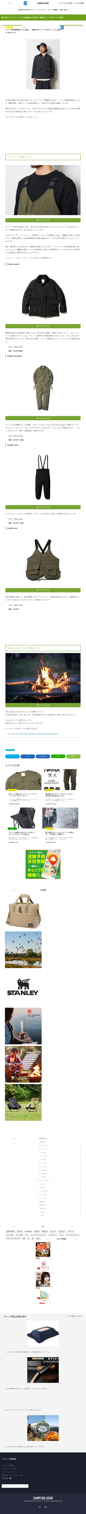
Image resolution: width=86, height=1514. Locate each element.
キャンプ (42, 1163)
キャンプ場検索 (53, 10)
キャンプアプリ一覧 (8, 1469)
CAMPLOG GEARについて (26, 10)
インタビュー (42, 1156)
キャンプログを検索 (78, 3)
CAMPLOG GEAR (41, 1501)
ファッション (42, 1198)
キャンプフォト (41, 10)
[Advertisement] (43, 135)
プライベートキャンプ (13, 1238)
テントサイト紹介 (42, 1191)
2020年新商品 (10, 1231)
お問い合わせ (64, 10)
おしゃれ (53, 1231)
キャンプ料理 (42, 1173)
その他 (42, 1187)
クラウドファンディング (42, 1180)
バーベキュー (42, 1194)
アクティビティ (42, 1149)
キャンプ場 (42, 1170)
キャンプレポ (42, 1166)
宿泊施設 (42, 1201)
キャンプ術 (42, 1177)
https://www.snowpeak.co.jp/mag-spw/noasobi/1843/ (37, 734)
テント (61, 1235)
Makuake (45, 1231)
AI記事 (42, 1142)
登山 (42, 1212)
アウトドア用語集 (8, 1465)
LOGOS (37, 1231)
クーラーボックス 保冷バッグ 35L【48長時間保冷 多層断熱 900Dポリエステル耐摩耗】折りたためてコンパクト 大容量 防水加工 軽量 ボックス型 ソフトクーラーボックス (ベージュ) (62, 895)
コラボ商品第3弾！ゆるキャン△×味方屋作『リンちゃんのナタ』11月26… (26, 1388)
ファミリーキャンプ (72, 1235)
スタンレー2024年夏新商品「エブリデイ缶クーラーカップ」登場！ (62, 970)
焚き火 (38, 1238)
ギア (42, 1159)
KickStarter (28, 1231)
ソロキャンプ (53, 1235)
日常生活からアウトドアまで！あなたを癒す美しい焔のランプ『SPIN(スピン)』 (62, 1008)
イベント (42, 1152)
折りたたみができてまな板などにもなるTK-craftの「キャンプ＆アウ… (25, 1446)
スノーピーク (44, 220)
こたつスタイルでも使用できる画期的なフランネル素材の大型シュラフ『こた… (28, 1352)
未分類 (42, 1208)
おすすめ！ (62, 1231)
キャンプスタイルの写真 (65, 3)
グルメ (42, 1184)
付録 (24, 1238)
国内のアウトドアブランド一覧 (12, 1475)
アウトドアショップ (42, 1145)
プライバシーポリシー (9, 1472)
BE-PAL (19, 1231)
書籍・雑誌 (42, 1205)
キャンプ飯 (19, 1235)
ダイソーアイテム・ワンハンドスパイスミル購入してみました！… (24, 1410)
